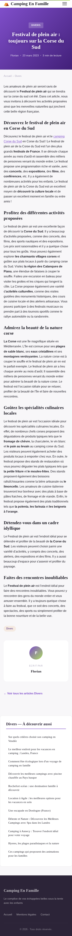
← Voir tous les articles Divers (23, 693)
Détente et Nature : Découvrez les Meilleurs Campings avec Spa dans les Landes (33, 820)
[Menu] (64, 4)
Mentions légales (26, 914)
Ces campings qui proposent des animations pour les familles (33, 853)
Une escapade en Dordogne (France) (29, 810)
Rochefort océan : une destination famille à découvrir (33, 787)
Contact (45, 914)
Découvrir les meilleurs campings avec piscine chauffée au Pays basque (35, 775)
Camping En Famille (26, 3)
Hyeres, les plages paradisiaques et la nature (33, 843)
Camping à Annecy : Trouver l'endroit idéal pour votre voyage (33, 833)
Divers (36, 25)
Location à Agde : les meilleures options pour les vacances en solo (34, 800)
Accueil (8, 76)
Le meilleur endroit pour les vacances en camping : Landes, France (31, 751)
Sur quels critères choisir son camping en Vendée (32, 738)
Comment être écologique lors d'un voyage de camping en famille (34, 763)
